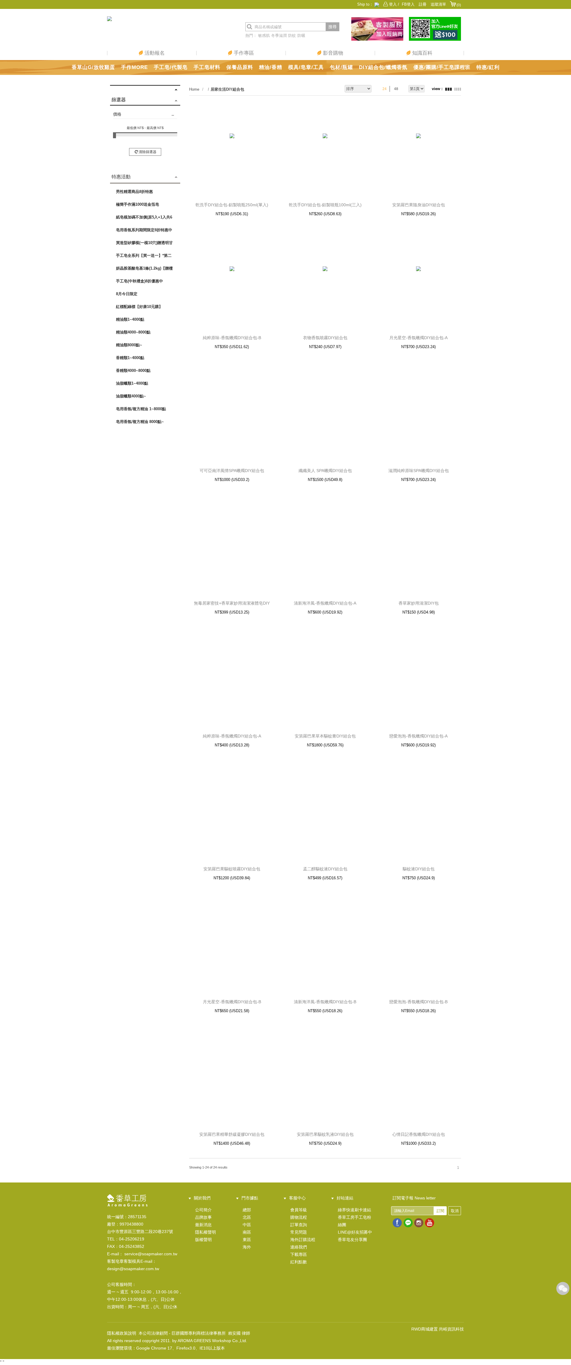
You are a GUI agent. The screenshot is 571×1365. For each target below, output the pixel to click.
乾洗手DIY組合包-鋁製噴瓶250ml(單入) (231, 204)
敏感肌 (264, 35)
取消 (455, 1211)
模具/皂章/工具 (306, 67)
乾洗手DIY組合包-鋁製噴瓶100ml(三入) (325, 204)
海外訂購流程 (302, 1239)
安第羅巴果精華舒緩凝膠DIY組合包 (231, 1134)
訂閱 (440, 1211)
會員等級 (298, 1209)
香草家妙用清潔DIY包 (419, 603)
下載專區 (298, 1254)
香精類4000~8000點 (133, 370)
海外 (247, 1247)
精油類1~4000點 (130, 319)
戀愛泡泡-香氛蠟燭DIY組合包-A (418, 736)
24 (384, 89)
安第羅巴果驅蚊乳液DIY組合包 (325, 1134)
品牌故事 (203, 1217)
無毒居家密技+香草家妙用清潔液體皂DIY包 (232, 603)
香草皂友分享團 (352, 1239)
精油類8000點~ (129, 345)
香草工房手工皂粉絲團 (354, 1221)
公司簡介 (203, 1209)
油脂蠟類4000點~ (131, 396)
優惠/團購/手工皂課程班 (441, 67)
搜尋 (332, 26)
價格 (117, 114)
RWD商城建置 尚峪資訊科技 (437, 1329)
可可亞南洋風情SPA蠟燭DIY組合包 (232, 470)
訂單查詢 (298, 1224)
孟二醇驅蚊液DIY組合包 (325, 869)
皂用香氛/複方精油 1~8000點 (141, 409)
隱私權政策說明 (121, 1333)
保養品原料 (239, 67)
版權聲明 (203, 1239)
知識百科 (421, 53)
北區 (247, 1217)
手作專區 (243, 53)
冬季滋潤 (279, 35)
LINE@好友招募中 (355, 1232)
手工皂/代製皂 (171, 67)
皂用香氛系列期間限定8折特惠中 (144, 230)
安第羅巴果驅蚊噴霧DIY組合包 (231, 869)
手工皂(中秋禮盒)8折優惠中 (139, 281)
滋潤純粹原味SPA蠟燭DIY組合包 (418, 470)
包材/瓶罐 (341, 67)
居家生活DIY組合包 (227, 89)
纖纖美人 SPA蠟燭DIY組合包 (325, 470)
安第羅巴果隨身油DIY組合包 (418, 204)
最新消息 (203, 1224)
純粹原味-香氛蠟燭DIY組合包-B (232, 337)
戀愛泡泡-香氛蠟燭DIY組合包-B (418, 1001)
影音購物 (332, 53)
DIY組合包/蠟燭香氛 (383, 67)
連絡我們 (298, 1247)
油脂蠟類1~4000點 (132, 383)
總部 (247, 1209)
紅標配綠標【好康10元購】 (139, 306)
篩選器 (119, 99)
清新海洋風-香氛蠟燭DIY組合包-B (325, 1001)
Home (194, 89)
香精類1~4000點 (130, 358)
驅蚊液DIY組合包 (418, 869)
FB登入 (408, 4)
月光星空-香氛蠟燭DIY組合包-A (418, 337)
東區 (247, 1239)
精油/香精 (270, 67)
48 (396, 89)
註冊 (422, 4)
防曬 (301, 35)
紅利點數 (298, 1261)
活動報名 (154, 53)
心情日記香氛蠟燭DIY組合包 (418, 1134)
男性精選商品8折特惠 (134, 191)
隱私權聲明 (205, 1232)
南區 (247, 1232)
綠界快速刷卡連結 (354, 1209)
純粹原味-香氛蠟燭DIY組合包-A (232, 736)
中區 (247, 1224)
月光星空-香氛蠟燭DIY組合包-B (232, 1001)
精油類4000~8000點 (133, 332)
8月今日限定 (126, 294)
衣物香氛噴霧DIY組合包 (325, 337)
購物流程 (298, 1217)
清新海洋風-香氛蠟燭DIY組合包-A (325, 603)
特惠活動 (121, 176)
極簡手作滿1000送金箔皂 (137, 204)
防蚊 (292, 35)
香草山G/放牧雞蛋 (93, 67)
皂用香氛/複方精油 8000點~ (140, 421)
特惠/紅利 (488, 67)
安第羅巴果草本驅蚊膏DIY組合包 (325, 736)
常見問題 (298, 1232)
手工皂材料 (207, 67)
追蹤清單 (438, 4)
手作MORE (134, 67)
